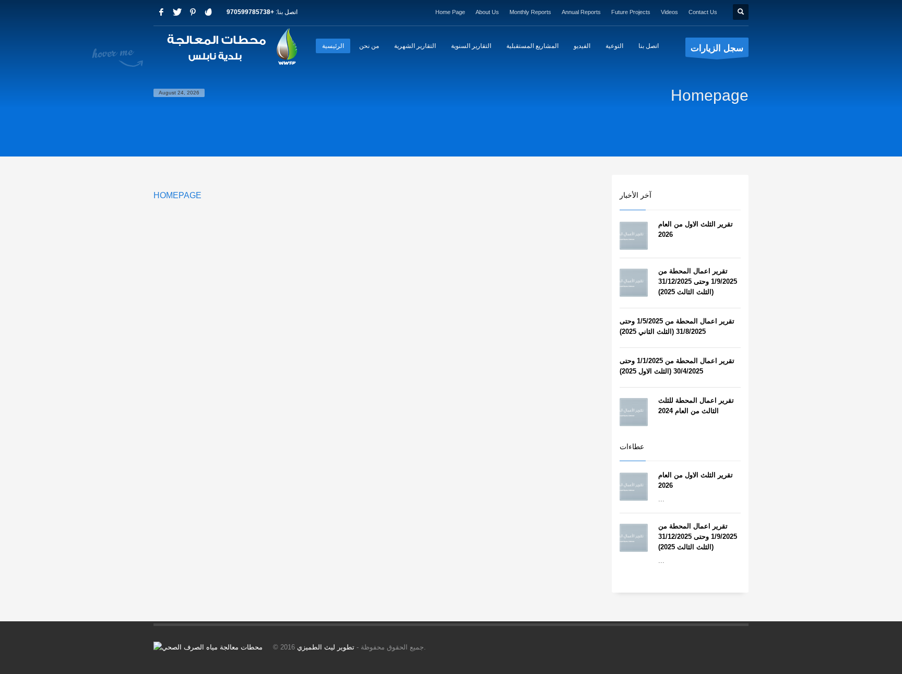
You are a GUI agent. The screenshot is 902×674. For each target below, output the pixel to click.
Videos (669, 12)
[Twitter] (177, 12)
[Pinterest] (192, 12)
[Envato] (208, 12)
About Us (487, 12)
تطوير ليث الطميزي (325, 647)
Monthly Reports (530, 12)
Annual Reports (581, 12)
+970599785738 (250, 12)
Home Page (450, 12)
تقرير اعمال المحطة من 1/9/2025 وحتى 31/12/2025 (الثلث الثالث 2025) (697, 281)
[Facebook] (161, 12)
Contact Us (703, 12)
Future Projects (630, 12)
